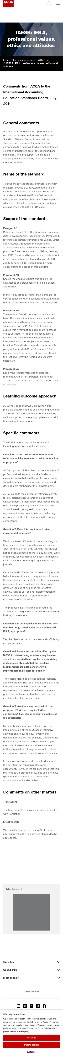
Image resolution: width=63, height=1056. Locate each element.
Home (6, 60)
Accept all (31, 1038)
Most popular (11, 977)
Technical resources (24, 60)
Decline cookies (31, 1045)
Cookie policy (23, 1031)
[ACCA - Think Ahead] (8, 6)
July (48, 60)
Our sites (8, 962)
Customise (31, 1052)
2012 (40, 60)
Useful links (10, 970)
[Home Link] (31, 991)
